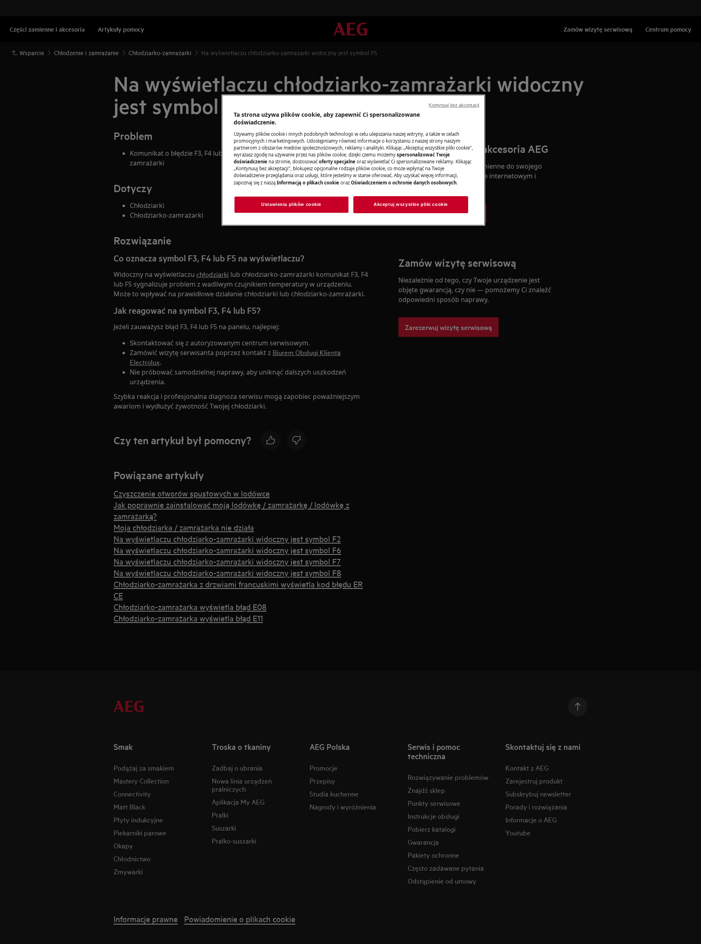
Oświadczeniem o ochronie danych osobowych (403, 183)
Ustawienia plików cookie (291, 204)
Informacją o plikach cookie (308, 183)
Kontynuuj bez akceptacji (454, 105)
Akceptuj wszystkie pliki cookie (411, 204)
